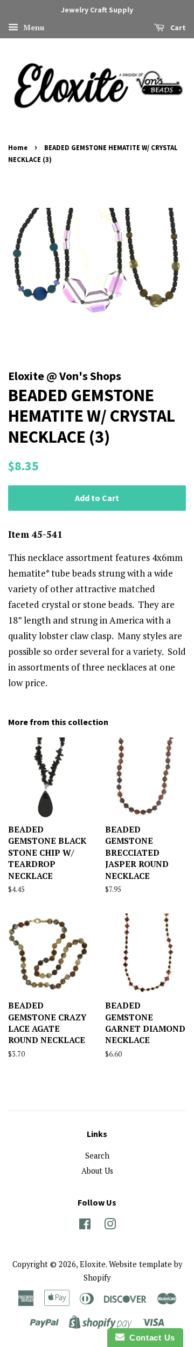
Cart (177, 27)
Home (17, 147)
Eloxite (93, 1264)
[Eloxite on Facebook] (85, 1226)
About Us (97, 1171)
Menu (32, 27)
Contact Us (149, 1337)
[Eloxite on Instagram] (110, 1226)
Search (97, 1155)
